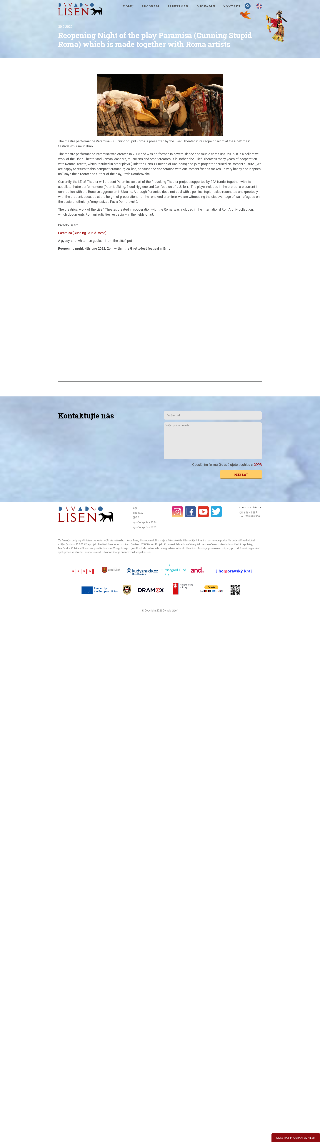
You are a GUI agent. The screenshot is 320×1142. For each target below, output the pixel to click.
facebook (190, 511)
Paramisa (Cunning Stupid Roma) (82, 233)
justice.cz (138, 512)
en (259, 6)
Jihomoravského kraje (152, 540)
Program (150, 6)
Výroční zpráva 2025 (144, 527)
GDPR (258, 465)
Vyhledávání (248, 6)
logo (135, 507)
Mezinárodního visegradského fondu (164, 548)
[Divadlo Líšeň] (80, 9)
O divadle (205, 6)
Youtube (203, 511)
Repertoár (178, 6)
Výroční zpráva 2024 (144, 522)
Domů (128, 6)
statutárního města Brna (124, 540)
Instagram (177, 511)
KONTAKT (232, 6)
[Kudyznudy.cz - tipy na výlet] (143, 571)
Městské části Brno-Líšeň (182, 540)
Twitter (216, 511)
